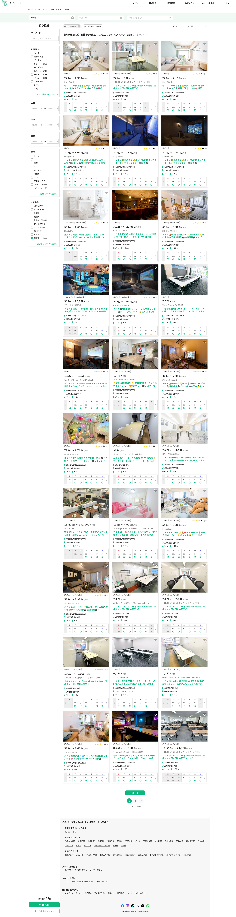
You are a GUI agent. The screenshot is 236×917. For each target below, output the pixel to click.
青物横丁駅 (190, 841)
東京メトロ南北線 (156, 855)
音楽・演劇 (38, 81)
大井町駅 (158, 841)
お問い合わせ (140, 893)
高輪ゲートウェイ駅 (102, 845)
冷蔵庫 (36, 173)
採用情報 (120, 893)
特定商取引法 (99, 893)
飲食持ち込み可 (40, 220)
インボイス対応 (40, 209)
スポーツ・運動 (40, 71)
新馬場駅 (128, 841)
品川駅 (137, 841)
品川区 (67, 832)
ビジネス (37, 60)
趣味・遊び (38, 67)
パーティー (38, 53)
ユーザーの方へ (96, 870)
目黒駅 (78, 845)
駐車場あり (38, 234)
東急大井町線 (105, 855)
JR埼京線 (187, 855)
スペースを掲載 (208, 3)
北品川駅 (91, 841)
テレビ (36, 177)
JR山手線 (79, 855)
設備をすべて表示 (48, 193)
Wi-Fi (36, 166)
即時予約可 (38, 206)
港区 (74, 832)
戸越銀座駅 (147, 841)
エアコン (37, 159)
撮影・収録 (38, 56)
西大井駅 (87, 845)
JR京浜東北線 (130, 855)
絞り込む (44, 905)
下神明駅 (101, 841)
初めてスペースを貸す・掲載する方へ (79, 881)
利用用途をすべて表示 (46, 94)
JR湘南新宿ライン (173, 855)
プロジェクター (40, 181)
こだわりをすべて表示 (46, 243)
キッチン (37, 170)
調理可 (36, 216)
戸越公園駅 (169, 841)
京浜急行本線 (91, 855)
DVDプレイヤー (40, 184)
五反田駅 (81, 841)
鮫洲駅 (115, 845)
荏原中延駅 (69, 845)
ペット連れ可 (39, 227)
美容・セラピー (40, 74)
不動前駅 (179, 841)
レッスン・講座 (40, 63)
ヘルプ (226, 3)
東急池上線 (69, 855)
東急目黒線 (142, 855)
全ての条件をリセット (44, 911)
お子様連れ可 (39, 223)
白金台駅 (201, 841)
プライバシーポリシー (73, 893)
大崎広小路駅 (70, 841)
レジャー (37, 85)
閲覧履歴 (171, 3)
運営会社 (111, 893)
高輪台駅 (110, 841)
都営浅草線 (117, 855)
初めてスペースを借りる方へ (76, 870)
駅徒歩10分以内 (40, 238)
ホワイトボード (40, 188)
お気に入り (189, 3)
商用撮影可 (38, 231)
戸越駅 (119, 841)
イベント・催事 (40, 78)
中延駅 (123, 845)
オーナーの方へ (102, 881)
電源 (36, 163)
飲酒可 (36, 213)
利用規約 (88, 893)
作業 (36, 88)
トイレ (36, 156)
